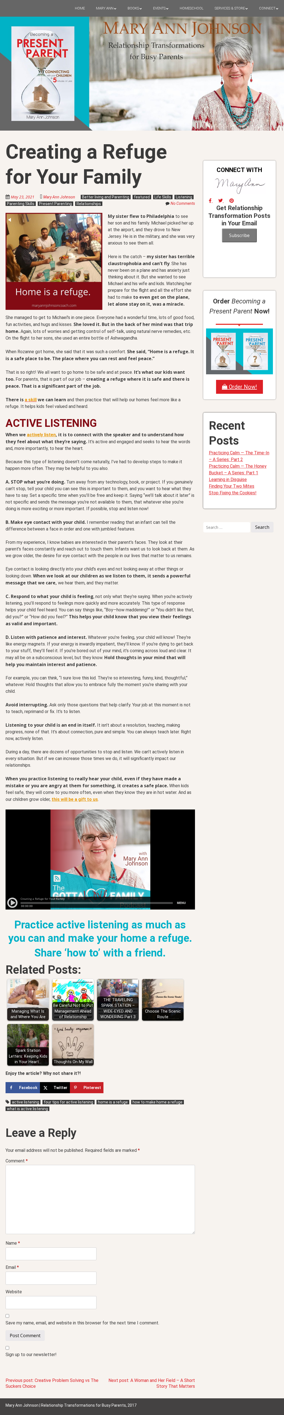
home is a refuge (113, 1102)
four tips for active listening (68, 1102)
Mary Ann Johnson (59, 197)
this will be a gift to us (75, 799)
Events (159, 8)
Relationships (89, 203)
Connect (267, 8)
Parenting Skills (20, 203)
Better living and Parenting (105, 197)
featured (142, 197)
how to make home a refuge (157, 1102)
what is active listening (27, 1109)
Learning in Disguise (228, 479)
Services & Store (230, 8)
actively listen (41, 434)
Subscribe (239, 235)
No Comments (183, 203)
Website (14, 1291)
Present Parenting (55, 203)
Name (13, 1243)
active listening (25, 1102)
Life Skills (162, 197)
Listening (184, 197)
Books (133, 8)
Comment (17, 1161)
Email (12, 1267)
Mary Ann (104, 8)
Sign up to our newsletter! (31, 1354)
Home (80, 8)
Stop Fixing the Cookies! (233, 492)
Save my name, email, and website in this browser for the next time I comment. (82, 1323)
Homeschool (192, 8)
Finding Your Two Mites (231, 486)
